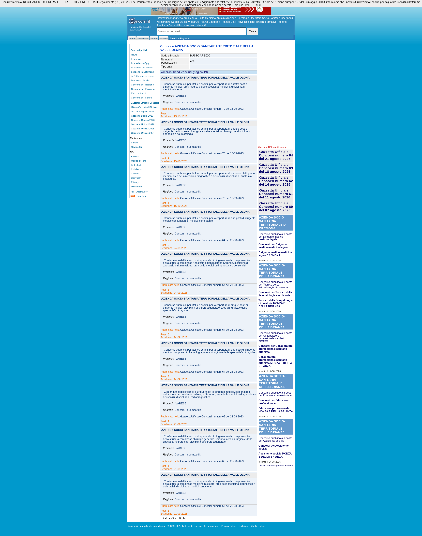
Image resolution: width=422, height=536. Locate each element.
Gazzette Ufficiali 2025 (142, 128)
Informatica (163, 18)
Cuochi (175, 21)
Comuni (173, 25)
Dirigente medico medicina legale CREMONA (275, 254)
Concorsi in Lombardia (188, 102)
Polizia (204, 21)
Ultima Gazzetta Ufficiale (144, 107)
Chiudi (257, 5)
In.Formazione (211, 526)
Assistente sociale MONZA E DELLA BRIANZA (275, 455)
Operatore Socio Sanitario (265, 18)
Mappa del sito (138, 160)
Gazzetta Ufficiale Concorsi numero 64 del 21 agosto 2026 (276, 155)
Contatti (135, 173)
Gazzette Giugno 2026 (143, 120)
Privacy (135, 182)
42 (183, 517)
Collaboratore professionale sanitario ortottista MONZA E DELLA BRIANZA (275, 361)
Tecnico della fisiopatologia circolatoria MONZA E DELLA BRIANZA (275, 303)
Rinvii (240, 21)
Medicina (210, 18)
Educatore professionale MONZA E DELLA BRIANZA (275, 410)
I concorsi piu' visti (140, 80)
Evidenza (136, 59)
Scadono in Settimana (142, 71)
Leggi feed (141, 196)
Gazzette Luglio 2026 (142, 115)
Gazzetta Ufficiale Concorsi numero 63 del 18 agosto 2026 (276, 168)
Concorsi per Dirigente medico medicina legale (273, 246)
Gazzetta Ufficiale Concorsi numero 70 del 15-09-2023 (212, 109)
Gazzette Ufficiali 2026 (142, 124)
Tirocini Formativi (266, 21)
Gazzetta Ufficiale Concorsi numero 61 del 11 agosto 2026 (276, 194)
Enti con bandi (138, 93)
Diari (233, 21)
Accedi (173, 38)
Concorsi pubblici (139, 50)
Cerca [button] (252, 31)
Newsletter (136, 147)
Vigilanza (193, 21)
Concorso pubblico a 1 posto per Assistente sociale (275, 439)
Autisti (183, 21)
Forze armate (186, 25)
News (134, 54)
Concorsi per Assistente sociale (273, 447)
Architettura (190, 18)
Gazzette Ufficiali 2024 (142, 133)
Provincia (162, 25)
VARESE (181, 96)
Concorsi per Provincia (143, 89)
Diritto (200, 18)
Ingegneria (176, 18)
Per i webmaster (139, 191)
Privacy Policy (228, 526)
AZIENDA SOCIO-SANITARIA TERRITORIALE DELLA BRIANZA (272, 271)
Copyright (136, 178)
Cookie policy (258, 526)
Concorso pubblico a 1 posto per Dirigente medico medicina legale (275, 237)
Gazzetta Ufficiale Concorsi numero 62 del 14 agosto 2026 (276, 181)
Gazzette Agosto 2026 (142, 111)
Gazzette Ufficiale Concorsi (145, 102)
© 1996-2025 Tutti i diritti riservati (184, 526)
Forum (134, 142)
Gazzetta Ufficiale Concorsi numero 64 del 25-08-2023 (212, 240)
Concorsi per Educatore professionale (273, 402)
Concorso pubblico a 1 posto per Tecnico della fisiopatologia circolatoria (275, 285)
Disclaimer (136, 186)
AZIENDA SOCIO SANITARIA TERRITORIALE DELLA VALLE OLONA (205, 77)
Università (200, 25)
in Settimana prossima (142, 76)
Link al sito (136, 165)
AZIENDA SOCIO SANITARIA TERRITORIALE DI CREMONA (272, 223)
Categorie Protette (219, 21)
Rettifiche (249, 21)
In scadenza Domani (141, 67)
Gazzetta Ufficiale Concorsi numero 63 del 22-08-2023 (212, 416)
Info (247, 5)
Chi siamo (136, 169)
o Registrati (184, 38)
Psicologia (243, 18)
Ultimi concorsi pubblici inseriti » (276, 465)
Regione (282, 21)
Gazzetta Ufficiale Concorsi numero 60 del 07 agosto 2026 (276, 206)
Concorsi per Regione (142, 84)
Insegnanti (287, 18)
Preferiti (135, 156)
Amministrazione (226, 18)
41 (179, 517)
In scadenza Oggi (140, 63)
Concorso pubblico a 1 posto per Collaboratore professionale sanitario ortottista (275, 337)
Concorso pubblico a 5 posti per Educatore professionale (275, 394)
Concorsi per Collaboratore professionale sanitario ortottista (275, 348)
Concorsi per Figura (141, 97)
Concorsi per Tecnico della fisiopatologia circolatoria (275, 294)
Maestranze (163, 21)
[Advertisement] (275, 93)
